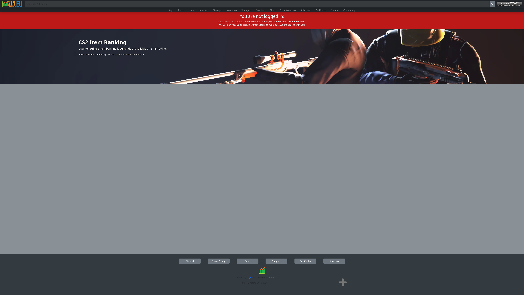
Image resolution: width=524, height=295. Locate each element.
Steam (270, 277)
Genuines (260, 10)
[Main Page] (12, 4)
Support (276, 261)
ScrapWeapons (288, 10)
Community (349, 10)
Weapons (232, 10)
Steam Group (219, 261)
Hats (191, 10)
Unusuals (203, 10)
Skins (273, 10)
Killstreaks (306, 10)
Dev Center (305, 261)
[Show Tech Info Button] (343, 282)
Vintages (246, 10)
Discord (190, 261)
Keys (171, 10)
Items (181, 10)
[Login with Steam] (509, 4)
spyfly (250, 277)
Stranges (217, 10)
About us (334, 261)
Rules (247, 261)
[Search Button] (492, 4)
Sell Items (321, 10)
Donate (335, 10)
